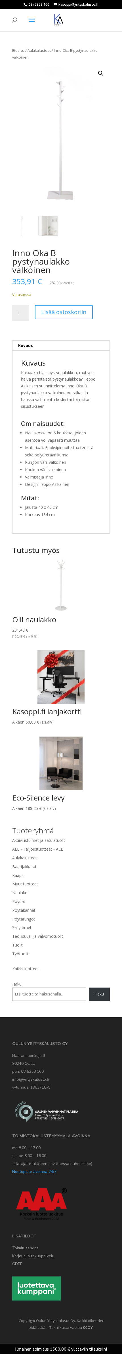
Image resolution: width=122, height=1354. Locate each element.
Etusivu (18, 50)
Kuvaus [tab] (25, 345)
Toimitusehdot (25, 1248)
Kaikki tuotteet (25, 968)
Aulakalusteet (39, 50)
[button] (101, 73)
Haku (17, 984)
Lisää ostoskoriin (64, 312)
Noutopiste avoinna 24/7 (34, 1171)
